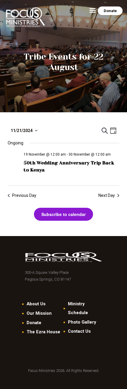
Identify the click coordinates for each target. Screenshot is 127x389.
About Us (36, 303)
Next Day (106, 195)
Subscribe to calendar (63, 214)
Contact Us (79, 331)
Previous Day (24, 195)
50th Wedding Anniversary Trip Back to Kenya (69, 166)
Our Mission (39, 313)
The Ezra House (43, 331)
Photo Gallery (82, 322)
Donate (34, 322)
